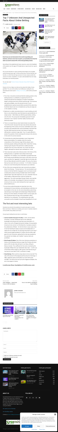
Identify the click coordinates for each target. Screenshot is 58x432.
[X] (16, 27)
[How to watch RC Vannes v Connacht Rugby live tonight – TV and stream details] (41, 19)
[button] (55, 414)
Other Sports (20, 8)
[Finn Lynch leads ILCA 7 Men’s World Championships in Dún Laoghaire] (20, 310)
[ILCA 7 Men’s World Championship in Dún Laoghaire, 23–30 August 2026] (31, 310)
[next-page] (6, 322)
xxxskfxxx (41, 69)
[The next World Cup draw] (23, 372)
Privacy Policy (42, 429)
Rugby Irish (13, 8)
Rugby (33, 8)
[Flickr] (33, 397)
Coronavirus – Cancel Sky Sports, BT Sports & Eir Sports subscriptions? (46, 70)
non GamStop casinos (8, 411)
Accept (27, 426)
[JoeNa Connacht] (4, 24)
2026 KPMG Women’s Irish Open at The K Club (14, 379)
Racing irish (39, 8)
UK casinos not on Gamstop (9, 408)
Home (4, 12)
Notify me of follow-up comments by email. (13, 355)
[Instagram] (36, 397)
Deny (38, 426)
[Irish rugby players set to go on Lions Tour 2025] (23, 381)
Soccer (8, 8)
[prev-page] (4, 322)
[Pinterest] (19, 27)
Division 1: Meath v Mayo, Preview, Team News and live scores (47, 81)
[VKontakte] (39, 397)
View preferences (50, 426)
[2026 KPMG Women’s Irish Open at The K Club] (8, 310)
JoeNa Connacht (9, 24)
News (44, 8)
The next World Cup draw (31, 370)
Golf (4, 313)
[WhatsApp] (22, 27)
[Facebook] (13, 27)
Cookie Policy (34, 429)
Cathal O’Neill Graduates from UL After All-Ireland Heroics (49, 37)
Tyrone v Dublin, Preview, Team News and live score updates (46, 76)
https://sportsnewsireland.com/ (20, 292)
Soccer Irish (28, 8)
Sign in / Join (5, 0)
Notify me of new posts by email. (11, 357)
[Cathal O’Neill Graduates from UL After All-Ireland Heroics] (41, 37)
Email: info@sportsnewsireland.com (15, 414)
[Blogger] (26, 397)
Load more (46, 42)
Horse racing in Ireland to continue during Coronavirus (46, 65)
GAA (4, 8)
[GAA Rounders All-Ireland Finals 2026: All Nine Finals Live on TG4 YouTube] (41, 31)
